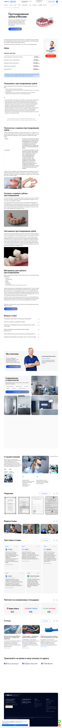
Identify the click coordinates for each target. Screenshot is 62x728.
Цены (30, 5)
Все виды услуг (17, 391)
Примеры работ (25, 5)
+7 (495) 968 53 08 (39, 0)
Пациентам (35, 5)
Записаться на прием (15, 29)
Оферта (47, 709)
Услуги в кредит (48, 702)
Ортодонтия (14, 388)
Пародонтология (19, 386)
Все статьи (45, 620)
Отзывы (19, 5)
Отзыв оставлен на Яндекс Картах (10, 551)
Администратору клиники (50, 711)
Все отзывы (45, 540)
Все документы (44, 493)
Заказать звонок (52, 1)
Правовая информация (50, 700)
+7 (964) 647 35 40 (26, 702)
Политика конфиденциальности (51, 706)
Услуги (11, 5)
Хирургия (8, 388)
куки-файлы (11, 721)
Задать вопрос (51, 55)
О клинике (6, 5)
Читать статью (7, 647)
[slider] (6, 532)
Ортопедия (10, 7)
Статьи (47, 705)
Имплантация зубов (10, 386)
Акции (39, 5)
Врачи (15, 5)
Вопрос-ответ (48, 703)
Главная (5, 7)
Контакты (45, 5)
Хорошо (15, 725)
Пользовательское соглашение (51, 708)
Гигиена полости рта (22, 388)
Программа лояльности (38, 703)
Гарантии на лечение (37, 705)
